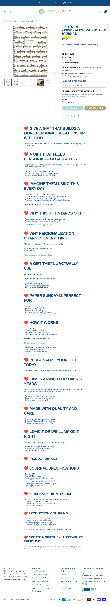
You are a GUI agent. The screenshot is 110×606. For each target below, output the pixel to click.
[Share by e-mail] (78, 116)
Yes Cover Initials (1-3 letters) (75, 76)
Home (6, 21)
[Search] (10, 12)
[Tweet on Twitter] (75, 116)
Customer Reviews (67, 578)
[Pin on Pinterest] (71, 116)
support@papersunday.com (16, 579)
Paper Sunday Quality (40, 581)
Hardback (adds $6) (71, 62)
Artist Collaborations (39, 574)
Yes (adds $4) (69, 102)
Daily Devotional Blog (40, 585)
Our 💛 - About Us (39, 571)
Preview (72, 108)
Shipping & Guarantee (69, 581)
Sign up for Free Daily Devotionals (40, 590)
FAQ (62, 571)
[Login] (100, 11)
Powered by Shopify (22, 599)
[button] (66, 37)
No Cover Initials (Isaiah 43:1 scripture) (79, 73)
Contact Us (65, 574)
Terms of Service (67, 585)
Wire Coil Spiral (70, 57)
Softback (67, 60)
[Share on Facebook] (68, 116)
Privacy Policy (66, 588)
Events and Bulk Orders (41, 578)
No (65, 99)
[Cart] (105, 12)
